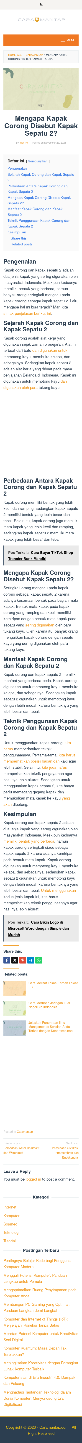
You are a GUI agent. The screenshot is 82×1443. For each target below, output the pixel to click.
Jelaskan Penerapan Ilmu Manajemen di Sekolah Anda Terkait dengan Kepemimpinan (50, 1026)
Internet (9, 1207)
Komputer (11, 1215)
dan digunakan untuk (49, 350)
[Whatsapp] (38, 960)
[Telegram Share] (30, 960)
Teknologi (11, 1232)
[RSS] (41, 5)
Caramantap (25, 1131)
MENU (71, 40)
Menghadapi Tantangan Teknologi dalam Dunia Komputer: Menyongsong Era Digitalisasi (37, 1398)
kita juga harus (54, 767)
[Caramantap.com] (41, 19)
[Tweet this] (14, 960)
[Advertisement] (41, 434)
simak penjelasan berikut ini (27, 313)
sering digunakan (39, 625)
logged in (33, 1179)
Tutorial (9, 1240)
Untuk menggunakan (58, 890)
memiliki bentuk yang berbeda (28, 841)
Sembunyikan (38, 161)
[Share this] (6, 960)
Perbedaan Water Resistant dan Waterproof (21, 1148)
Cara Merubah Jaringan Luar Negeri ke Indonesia (49, 1004)
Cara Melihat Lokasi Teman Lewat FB (53, 985)
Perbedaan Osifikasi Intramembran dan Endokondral (65, 1150)
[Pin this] (22, 960)
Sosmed (10, 1224)
